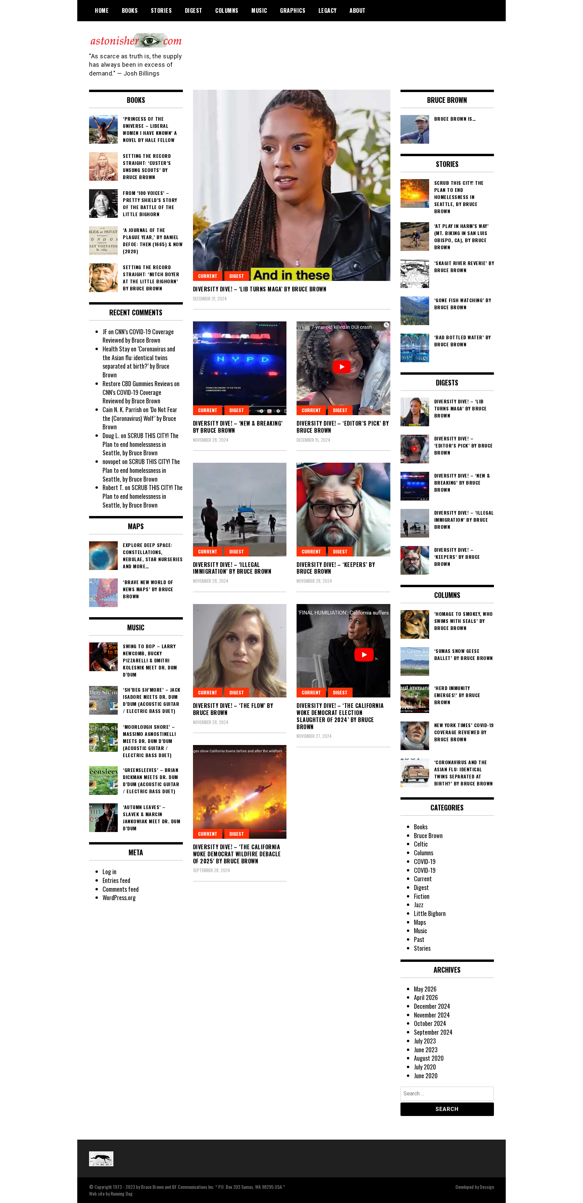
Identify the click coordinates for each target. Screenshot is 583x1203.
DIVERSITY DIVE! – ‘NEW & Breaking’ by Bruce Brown (238, 426)
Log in (109, 871)
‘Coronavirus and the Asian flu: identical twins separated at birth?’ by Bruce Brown (139, 361)
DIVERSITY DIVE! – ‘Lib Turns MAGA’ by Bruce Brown (260, 289)
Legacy (327, 10)
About (358, 10)
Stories (161, 10)
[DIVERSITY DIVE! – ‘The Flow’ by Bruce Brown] (240, 651)
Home (102, 10)
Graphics (292, 10)
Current (207, 275)
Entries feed (116, 880)
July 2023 (425, 1040)
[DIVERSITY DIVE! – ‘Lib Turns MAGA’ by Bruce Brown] (291, 185)
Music (259, 10)
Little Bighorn (430, 913)
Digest (193, 10)
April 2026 (426, 997)
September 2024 (433, 1032)
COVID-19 (425, 861)
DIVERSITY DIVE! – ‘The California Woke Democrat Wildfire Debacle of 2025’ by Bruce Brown (237, 854)
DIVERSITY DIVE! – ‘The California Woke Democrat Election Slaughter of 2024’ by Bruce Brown (340, 716)
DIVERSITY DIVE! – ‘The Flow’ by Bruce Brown (233, 709)
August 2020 (429, 1058)
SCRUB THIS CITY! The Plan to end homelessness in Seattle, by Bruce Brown (140, 444)
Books (130, 10)
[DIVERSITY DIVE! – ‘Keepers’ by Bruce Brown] (343, 509)
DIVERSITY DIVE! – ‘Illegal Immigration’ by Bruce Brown (232, 568)
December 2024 (432, 1006)
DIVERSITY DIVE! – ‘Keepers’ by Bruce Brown (336, 568)
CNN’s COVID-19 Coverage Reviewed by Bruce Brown (138, 336)
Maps (420, 922)
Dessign (487, 1186)
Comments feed (121, 889)
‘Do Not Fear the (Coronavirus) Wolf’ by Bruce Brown (140, 418)
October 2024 (430, 1023)
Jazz (418, 904)
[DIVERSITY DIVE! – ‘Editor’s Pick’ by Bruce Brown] (343, 368)
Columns (227, 10)
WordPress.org (119, 897)
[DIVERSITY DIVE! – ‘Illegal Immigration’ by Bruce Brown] (240, 509)
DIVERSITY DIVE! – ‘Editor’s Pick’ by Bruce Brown (343, 426)
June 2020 (426, 1075)
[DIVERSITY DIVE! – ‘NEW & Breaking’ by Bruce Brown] (240, 368)
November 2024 (432, 1014)
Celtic (421, 843)
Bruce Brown (428, 835)
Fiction (421, 896)
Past (419, 939)
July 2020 (425, 1066)
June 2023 (426, 1049)
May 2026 (425, 988)
